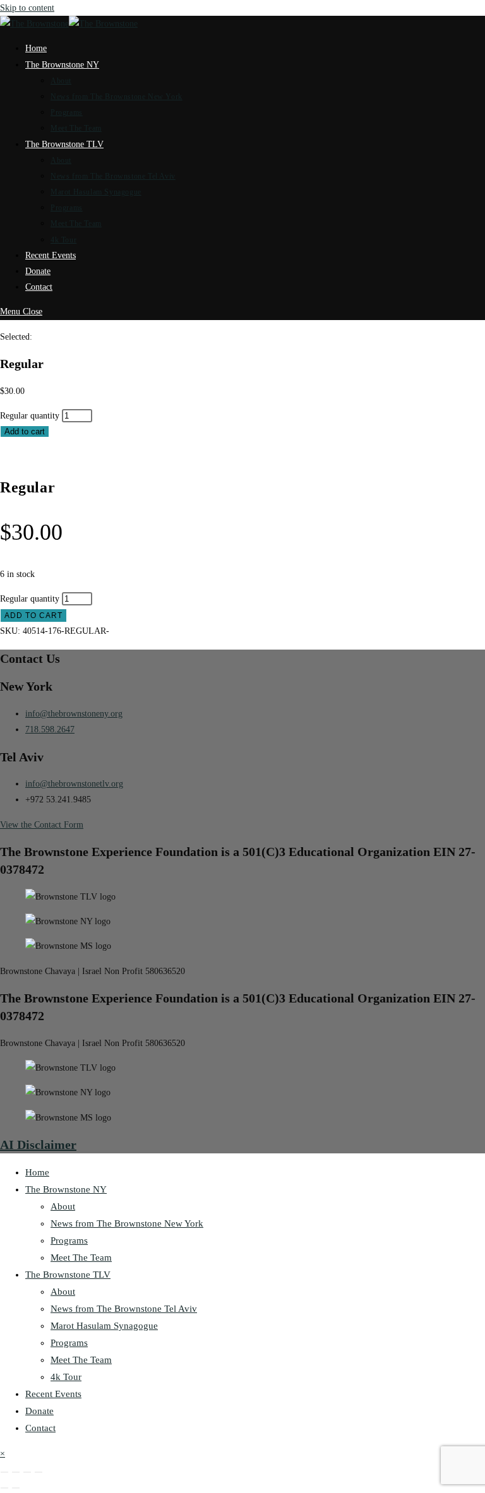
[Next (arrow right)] (15, 1488)
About (63, 1206)
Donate (39, 1411)
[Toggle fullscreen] (15, 1472)
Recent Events (53, 1394)
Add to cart (24, 431)
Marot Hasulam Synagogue (104, 1326)
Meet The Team (81, 1257)
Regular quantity (29, 415)
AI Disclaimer (38, 1144)
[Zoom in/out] (4, 1472)
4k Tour (66, 1377)
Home (37, 1172)
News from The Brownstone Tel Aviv (124, 1309)
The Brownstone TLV (68, 1275)
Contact (40, 1428)
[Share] (27, 1472)
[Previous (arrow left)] (4, 1488)
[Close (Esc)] (38, 1472)
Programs (69, 1240)
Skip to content (27, 8)
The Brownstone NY (66, 1189)
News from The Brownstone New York (127, 1223)
